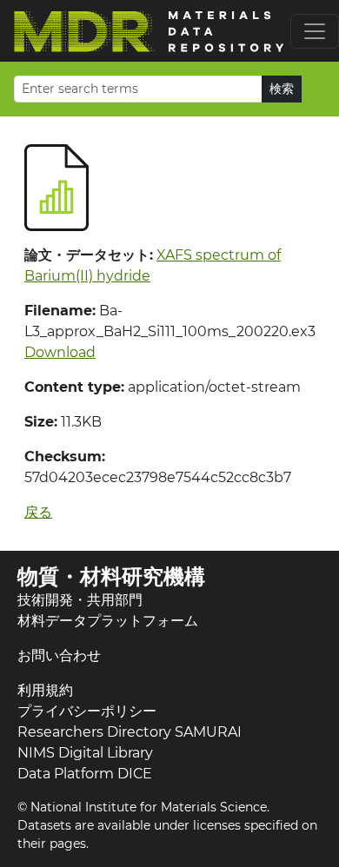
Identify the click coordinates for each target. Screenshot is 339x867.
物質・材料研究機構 (111, 576)
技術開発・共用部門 (80, 600)
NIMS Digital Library (85, 753)
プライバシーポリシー (86, 711)
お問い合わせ (59, 655)
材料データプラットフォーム (107, 620)
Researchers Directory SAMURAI (129, 732)
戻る (38, 512)
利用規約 (45, 690)
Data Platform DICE (84, 773)
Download (60, 352)
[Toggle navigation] (314, 31)
